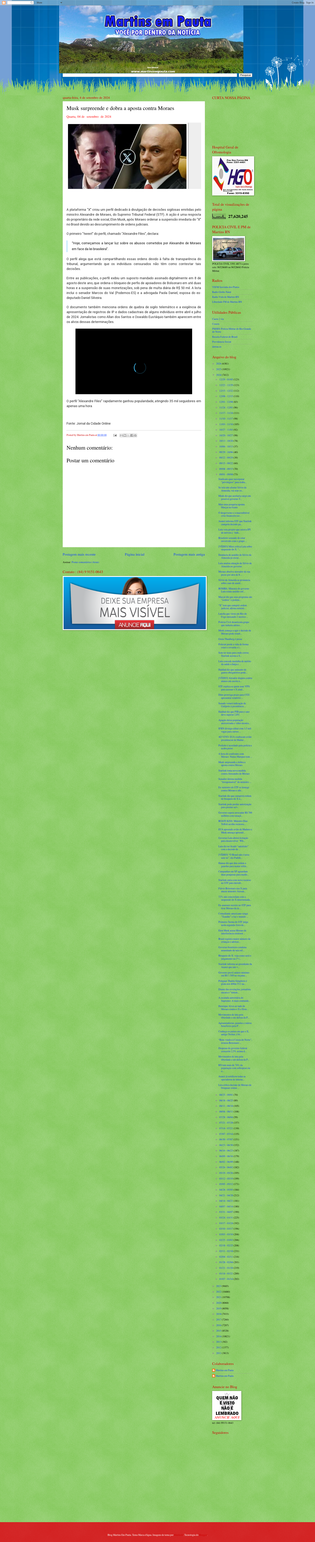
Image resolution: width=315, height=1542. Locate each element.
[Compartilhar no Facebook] (132, 435)
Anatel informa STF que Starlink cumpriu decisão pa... (235, 522)
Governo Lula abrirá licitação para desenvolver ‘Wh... (233, 839)
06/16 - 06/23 (226, 1150)
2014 (219, 1336)
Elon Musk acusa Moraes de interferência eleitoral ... (232, 932)
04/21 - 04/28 (226, 1195)
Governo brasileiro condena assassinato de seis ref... (232, 948)
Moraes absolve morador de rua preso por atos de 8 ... (234, 573)
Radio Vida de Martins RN (225, 297)
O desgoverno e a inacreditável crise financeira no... (233, 514)
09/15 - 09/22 (226, 463)
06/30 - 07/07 (226, 1139)
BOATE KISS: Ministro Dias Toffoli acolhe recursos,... (233, 822)
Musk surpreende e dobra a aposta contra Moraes (231, 763)
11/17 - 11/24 (226, 413)
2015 (219, 1330)
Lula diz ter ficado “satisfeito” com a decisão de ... (233, 848)
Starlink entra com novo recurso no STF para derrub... (234, 881)
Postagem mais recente (79, 554)
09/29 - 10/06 (226, 452)
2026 (219, 363)
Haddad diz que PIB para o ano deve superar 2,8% (234, 713)
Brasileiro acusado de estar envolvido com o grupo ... (232, 539)
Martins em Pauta (225, 1370)
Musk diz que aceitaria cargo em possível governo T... (234, 497)
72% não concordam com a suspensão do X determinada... (234, 898)
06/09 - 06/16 (226, 1156)
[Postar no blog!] (125, 435)
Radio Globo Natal (221, 292)
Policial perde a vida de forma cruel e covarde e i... (233, 645)
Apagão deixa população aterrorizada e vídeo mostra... (234, 721)
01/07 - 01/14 (226, 1279)
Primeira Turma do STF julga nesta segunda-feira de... (233, 923)
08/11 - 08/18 (226, 1106)
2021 (219, 1297)
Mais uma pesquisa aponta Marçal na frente (231, 506)
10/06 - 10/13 (226, 446)
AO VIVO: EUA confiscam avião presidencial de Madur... (235, 738)
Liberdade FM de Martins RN (227, 301)
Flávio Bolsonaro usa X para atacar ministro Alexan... (232, 890)
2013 (219, 1341)
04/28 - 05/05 (226, 1189)
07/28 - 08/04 (226, 1117)
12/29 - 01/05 (226, 379)
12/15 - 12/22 (226, 390)
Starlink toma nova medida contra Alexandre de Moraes (234, 772)
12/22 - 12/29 (226, 385)
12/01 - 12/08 (226, 401)
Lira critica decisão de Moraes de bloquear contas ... (234, 1086)
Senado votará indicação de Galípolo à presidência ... (232, 705)
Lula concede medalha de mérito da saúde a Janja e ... (234, 662)
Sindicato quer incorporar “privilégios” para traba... (232, 480)
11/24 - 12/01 (226, 407)
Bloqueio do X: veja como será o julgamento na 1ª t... (234, 957)
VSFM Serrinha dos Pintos (225, 287)
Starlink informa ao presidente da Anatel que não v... (235, 965)
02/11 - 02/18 (226, 1251)
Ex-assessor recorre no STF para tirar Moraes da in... (234, 906)
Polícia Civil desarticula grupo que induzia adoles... (233, 623)
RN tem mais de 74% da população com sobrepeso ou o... (234, 1068)
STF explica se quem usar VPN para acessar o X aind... (234, 688)
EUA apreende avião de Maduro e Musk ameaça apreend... (235, 831)
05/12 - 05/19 (226, 1178)
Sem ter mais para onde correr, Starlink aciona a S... (233, 654)
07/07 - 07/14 (226, 1134)
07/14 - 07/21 (226, 1128)
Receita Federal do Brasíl (225, 336)
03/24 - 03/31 (226, 1217)
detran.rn (216, 346)
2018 (219, 1314)
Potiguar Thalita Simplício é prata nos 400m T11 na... (232, 982)
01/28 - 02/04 (226, 1262)
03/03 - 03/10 (226, 1234)
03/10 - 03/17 (226, 1228)
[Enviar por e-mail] (121, 435)
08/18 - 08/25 (226, 1100)
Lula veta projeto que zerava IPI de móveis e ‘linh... (234, 531)
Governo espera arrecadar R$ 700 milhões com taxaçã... (235, 814)
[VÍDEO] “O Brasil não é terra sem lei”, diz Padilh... (233, 856)
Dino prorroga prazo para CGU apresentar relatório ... (234, 696)
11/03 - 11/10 (226, 424)
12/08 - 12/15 (226, 396)
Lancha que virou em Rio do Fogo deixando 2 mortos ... (233, 615)
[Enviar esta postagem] (114, 435)
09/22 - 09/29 (226, 457)
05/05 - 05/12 (226, 1184)
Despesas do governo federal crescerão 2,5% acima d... (232, 1049)
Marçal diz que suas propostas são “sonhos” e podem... (235, 598)
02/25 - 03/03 (226, 1240)
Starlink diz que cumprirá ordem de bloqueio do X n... (234, 797)
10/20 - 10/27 (226, 435)
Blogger (203, 1535)
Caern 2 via (218, 319)
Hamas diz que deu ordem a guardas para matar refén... (233, 864)
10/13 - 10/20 (226, 440)
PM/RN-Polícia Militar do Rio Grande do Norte (231, 330)
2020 (219, 1302)
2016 (219, 1325)
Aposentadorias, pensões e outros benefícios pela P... (235, 1024)
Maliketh (178, 1535)
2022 (219, 1291)
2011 (219, 1353)
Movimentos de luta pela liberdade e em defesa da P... (233, 1016)
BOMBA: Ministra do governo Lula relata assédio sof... (233, 590)
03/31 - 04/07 (226, 1212)
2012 (219, 1347)
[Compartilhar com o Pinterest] (135, 435)
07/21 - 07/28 (226, 1122)
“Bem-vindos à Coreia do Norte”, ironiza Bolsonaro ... (235, 1041)
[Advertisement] (235, 1493)
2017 (219, 1319)
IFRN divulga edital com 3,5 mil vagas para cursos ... (234, 730)
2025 (219, 369)
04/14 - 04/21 (226, 1200)
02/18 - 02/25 (226, 1245)
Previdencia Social (221, 341)
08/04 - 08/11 (226, 1111)
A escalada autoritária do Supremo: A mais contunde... (234, 999)
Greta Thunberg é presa (230, 639)
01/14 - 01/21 (226, 1273)
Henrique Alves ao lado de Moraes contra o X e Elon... (233, 1007)
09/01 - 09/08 (226, 474)
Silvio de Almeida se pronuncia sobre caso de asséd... (234, 581)
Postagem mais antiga (189, 554)
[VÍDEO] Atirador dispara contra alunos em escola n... (235, 679)
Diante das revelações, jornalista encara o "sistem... (234, 990)
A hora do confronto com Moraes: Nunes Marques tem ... (235, 755)
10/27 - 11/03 (226, 429)
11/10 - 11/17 (226, 418)
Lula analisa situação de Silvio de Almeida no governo (235, 564)
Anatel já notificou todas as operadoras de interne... (232, 1078)
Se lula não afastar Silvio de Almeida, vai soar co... (232, 489)
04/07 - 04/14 (226, 1206)
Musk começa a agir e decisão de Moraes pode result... (234, 632)
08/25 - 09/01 (226, 1094)
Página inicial (134, 554)
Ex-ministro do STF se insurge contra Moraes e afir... (233, 788)
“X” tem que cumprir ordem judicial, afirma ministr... (232, 607)
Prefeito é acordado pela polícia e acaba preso (235, 747)
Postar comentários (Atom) (85, 562)
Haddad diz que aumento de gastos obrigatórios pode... (232, 671)
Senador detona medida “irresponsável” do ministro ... (234, 780)
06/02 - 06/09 (226, 1161)
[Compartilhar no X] (128, 435)
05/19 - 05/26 (226, 1173)
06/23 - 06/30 (226, 1145)
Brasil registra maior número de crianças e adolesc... (234, 940)
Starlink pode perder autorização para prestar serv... (234, 805)
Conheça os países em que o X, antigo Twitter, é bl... (233, 1033)
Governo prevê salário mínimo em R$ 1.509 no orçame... (233, 974)
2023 (219, 1286)
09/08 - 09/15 (226, 469)
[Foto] (134, 156)
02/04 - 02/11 (226, 1256)
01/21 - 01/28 (226, 1267)
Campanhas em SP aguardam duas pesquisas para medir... (233, 873)
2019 (219, 1308)
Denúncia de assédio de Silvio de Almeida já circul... (234, 556)
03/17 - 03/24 (226, 1223)
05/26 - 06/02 (226, 1167)
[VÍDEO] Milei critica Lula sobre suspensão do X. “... (235, 548)
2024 (219, 375)
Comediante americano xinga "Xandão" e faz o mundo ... (233, 915)
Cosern (215, 324)
